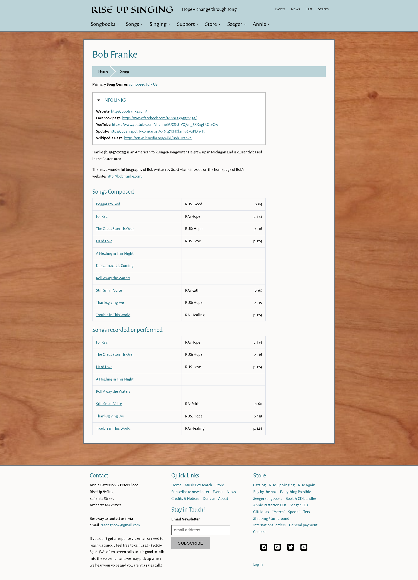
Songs (132, 24)
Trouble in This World (113, 315)
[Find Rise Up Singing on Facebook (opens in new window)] (263, 549)
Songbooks (103, 24)
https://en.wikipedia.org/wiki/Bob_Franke (158, 138)
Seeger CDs (299, 505)
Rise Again (306, 485)
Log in (258, 564)
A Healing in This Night (114, 253)
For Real (102, 216)
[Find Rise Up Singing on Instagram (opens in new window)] (277, 549)
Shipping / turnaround (271, 519)
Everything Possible (295, 492)
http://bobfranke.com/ (129, 111)
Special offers (299, 512)
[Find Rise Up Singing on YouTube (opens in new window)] (303, 549)
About (223, 499)
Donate (209, 499)
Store (211, 24)
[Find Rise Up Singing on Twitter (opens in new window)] (290, 549)
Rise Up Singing (282, 485)
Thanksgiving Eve (110, 303)
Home (103, 71)
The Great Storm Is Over (115, 229)
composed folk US (143, 84)
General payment (303, 525)
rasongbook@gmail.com (120, 525)
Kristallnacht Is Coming (114, 266)
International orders (269, 525)
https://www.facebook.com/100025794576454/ (159, 118)
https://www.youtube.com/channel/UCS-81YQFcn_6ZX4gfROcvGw (165, 125)
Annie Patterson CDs (269, 505)
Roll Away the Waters (113, 278)
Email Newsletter (185, 519)
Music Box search (198, 485)
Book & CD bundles (301, 499)
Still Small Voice (109, 290)
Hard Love (104, 241)
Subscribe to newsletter (190, 492)
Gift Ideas (261, 512)
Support (186, 24)
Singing (158, 24)
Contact (99, 475)
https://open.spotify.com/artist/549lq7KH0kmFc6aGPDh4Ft (157, 131)
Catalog (259, 485)
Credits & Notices (185, 499)
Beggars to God (108, 204)
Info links (114, 100)
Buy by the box (264, 492)
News (295, 9)
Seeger (234, 24)
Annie (259, 24)
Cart (309, 9)
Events (280, 9)
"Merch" (278, 512)
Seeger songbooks (267, 499)
